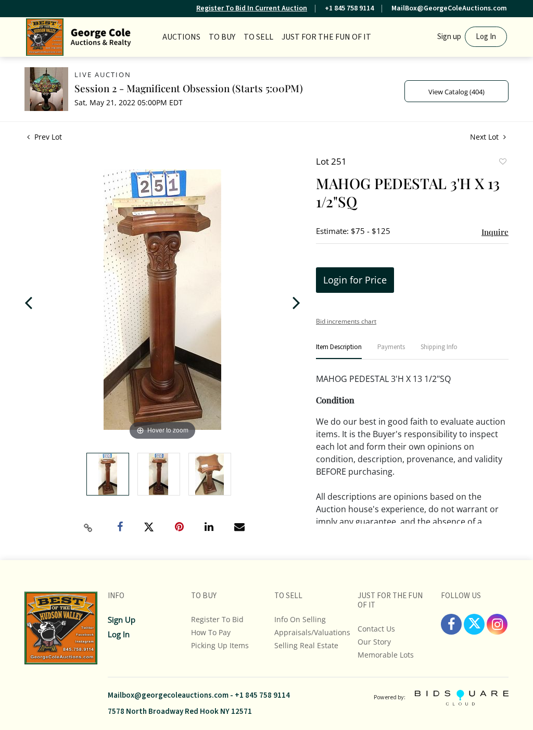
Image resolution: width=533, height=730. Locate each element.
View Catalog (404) (456, 91)
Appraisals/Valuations (312, 632)
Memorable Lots (386, 655)
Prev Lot (47, 137)
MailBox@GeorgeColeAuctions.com (449, 8)
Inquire (495, 232)
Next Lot (485, 136)
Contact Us (376, 629)
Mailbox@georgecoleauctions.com (168, 695)
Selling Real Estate (306, 645)
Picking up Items (220, 645)
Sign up (449, 36)
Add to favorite (502, 162)
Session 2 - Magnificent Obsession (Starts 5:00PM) (188, 88)
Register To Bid (217, 619)
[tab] (339, 351)
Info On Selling (300, 619)
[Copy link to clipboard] (88, 528)
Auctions (181, 37)
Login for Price (355, 280)
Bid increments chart (346, 321)
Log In (486, 36)
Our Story (374, 642)
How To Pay (211, 632)
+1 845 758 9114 (349, 8)
